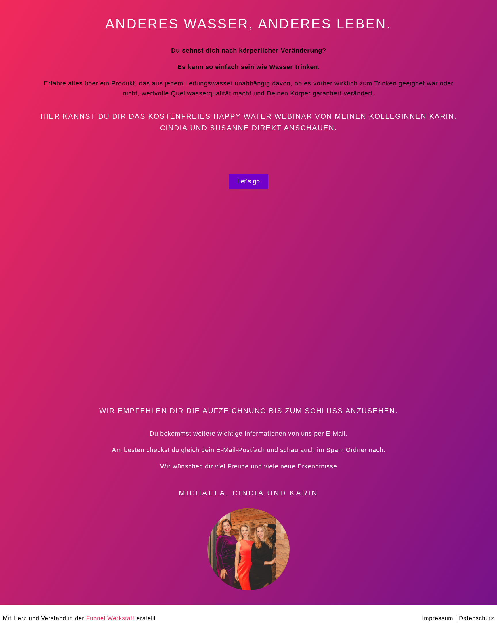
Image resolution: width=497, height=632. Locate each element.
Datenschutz (476, 618)
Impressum (437, 618)
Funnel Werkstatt (110, 618)
